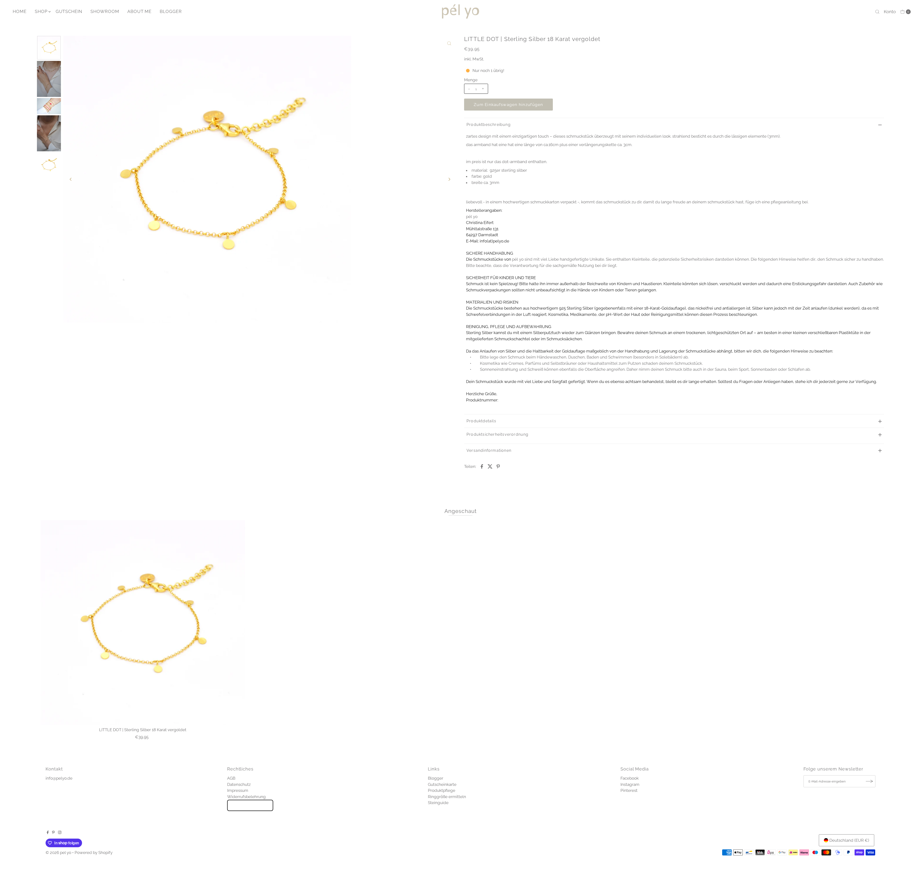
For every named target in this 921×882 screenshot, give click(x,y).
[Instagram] (59, 832)
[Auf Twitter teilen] (490, 466)
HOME (20, 11)
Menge (471, 79)
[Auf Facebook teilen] (481, 466)
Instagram (629, 784)
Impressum (237, 790)
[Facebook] (48, 832)
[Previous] (71, 179)
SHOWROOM (104, 11)
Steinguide (438, 802)
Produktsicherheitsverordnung (497, 434)
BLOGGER (171, 11)
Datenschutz (239, 784)
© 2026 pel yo (58, 852)
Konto (890, 11)
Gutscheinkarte (442, 784)
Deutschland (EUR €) (849, 840)
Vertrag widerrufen (250, 805)
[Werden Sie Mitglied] (869, 781)
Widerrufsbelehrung (246, 796)
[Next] (449, 179)
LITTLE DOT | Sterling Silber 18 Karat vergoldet (142, 729)
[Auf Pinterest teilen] (498, 466)
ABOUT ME (139, 11)
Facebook (629, 778)
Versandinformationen (488, 450)
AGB (231, 778)
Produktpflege (441, 790)
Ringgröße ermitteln (447, 796)
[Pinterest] (53, 832)
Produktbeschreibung (488, 124)
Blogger (435, 778)
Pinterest (629, 790)
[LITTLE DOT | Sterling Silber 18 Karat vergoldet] (143, 622)
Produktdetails (481, 421)
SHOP (41, 11)
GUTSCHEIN (69, 11)
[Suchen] (877, 12)
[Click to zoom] (449, 43)
